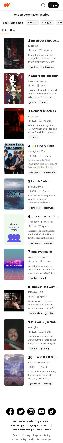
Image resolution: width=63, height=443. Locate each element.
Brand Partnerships (23, 429)
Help (31, 439)
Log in (53, 5)
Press (48, 429)
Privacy (26, 435)
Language (32, 425)
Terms (16, 435)
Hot (4, 30)
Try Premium (43, 421)
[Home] (21, 5)
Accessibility (19, 439)
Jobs (39, 429)
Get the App (17, 425)
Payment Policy (41, 435)
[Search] (43, 5)
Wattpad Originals (23, 421)
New (12, 30)
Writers (45, 425)
